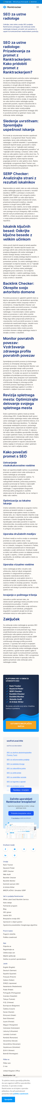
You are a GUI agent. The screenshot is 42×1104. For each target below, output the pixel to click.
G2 (14, 855)
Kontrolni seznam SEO (11, 884)
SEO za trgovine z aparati (16, 782)
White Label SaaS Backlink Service (16, 899)
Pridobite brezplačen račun (21, 813)
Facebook (5, 849)
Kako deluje (7, 903)
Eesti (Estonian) (8, 1018)
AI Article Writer (8, 887)
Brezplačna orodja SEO (11, 919)
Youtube (14, 849)
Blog (4, 909)
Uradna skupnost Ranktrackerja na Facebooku (24, 849)
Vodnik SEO (7, 915)
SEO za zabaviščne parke (16, 768)
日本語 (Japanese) (10, 983)
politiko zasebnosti (20, 1094)
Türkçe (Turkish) (9, 999)
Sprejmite (8, 1099)
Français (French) (9, 977)
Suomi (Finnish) (8, 1022)
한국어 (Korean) (8, 1050)
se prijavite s (16, 818)
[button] (37, 7)
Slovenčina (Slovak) (10, 1041)
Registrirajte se (8, 949)
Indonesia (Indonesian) (11, 1028)
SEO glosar (7, 912)
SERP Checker (8, 871)
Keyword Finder (9, 868)
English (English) (9, 967)
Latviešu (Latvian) (9, 1034)
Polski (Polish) (8, 990)
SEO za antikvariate (14, 773)
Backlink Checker (9, 878)
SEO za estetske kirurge (15, 764)
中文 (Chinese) (8, 1002)
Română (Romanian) (10, 1038)
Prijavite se (7, 946)
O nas (5, 1066)
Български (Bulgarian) (11, 1006)
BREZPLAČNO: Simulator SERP (14, 890)
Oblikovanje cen (9, 953)
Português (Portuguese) (12, 993)
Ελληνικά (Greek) (9, 1015)
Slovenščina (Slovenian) (11, 1044)
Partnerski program (10, 906)
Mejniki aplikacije (9, 956)
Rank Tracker (8, 865)
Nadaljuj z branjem (21, 790)
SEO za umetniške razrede (16, 777)
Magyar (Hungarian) (10, 1025)
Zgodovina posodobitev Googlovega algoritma (20, 925)
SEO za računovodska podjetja (18, 760)
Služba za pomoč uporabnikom (14, 959)
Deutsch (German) (9, 970)
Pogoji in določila (9, 934)
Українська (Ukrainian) (11, 1047)
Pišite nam (7, 1063)
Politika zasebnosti (10, 937)
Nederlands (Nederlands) (12, 986)
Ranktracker (12, 7)
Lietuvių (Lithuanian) (10, 1031)
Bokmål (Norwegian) (10, 1053)
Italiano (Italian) (8, 980)
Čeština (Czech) (9, 1009)
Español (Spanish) (9, 974)
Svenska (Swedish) (10, 996)
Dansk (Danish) (8, 1012)
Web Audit (7, 874)
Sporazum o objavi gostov (12, 922)
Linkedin (5, 855)
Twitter (33, 849)
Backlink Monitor (9, 881)
